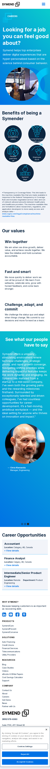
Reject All (25, 754)
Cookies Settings (25, 746)
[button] (43, 4)
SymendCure (8, 626)
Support (5, 681)
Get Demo (6, 700)
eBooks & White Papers (12, 674)
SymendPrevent (9, 629)
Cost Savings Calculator (12, 677)
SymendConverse (10, 632)
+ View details (11, 550)
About (4, 694)
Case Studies (8, 668)
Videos (5, 671)
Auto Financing (8, 642)
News (4, 703)
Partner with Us (8, 706)
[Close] (46, 729)
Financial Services (10, 648)
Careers (5, 697)
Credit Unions (8, 645)
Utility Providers (9, 655)
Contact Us (7, 690)
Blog (4, 664)
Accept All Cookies (25, 762)
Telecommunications (11, 652)
